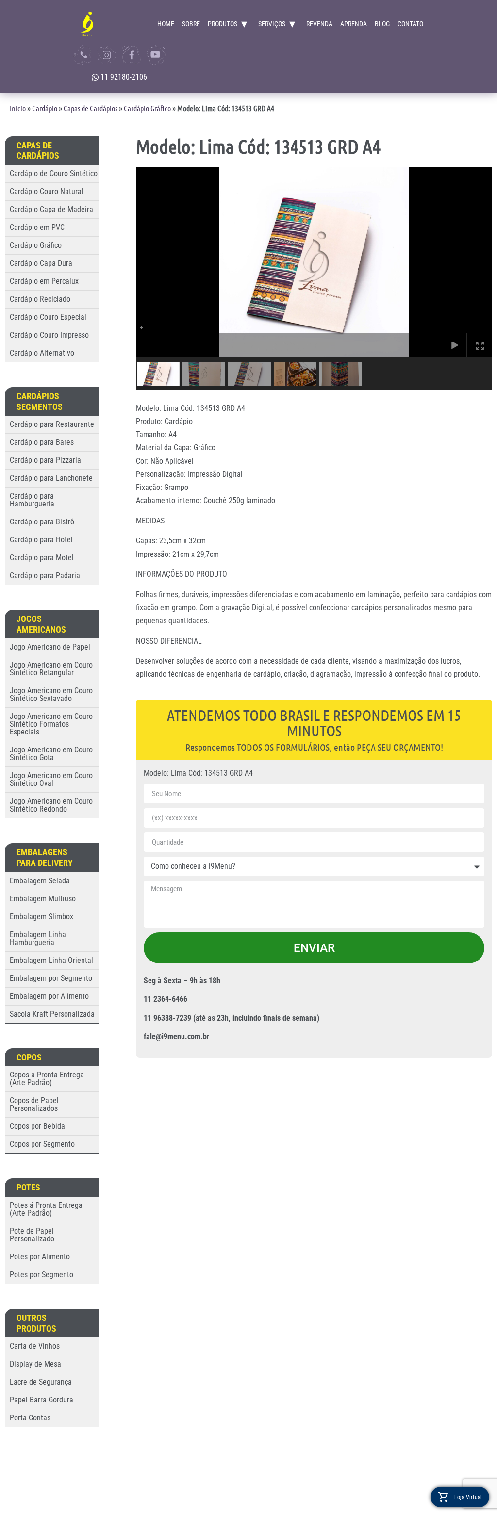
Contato (410, 24)
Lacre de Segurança (41, 1381)
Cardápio (44, 108)
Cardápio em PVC (37, 227)
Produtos (222, 24)
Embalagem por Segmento (51, 978)
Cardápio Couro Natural (46, 191)
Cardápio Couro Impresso (49, 335)
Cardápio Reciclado (40, 299)
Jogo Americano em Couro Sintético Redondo (51, 805)
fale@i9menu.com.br (176, 1036)
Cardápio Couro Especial (48, 317)
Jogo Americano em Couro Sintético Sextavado (51, 694)
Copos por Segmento (42, 1144)
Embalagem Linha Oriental (51, 960)
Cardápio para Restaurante (52, 424)
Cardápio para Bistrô (42, 521)
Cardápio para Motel (42, 557)
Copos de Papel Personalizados (34, 1104)
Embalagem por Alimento (49, 996)
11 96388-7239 (167, 1018)
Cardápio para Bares (42, 442)
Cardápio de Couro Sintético (54, 173)
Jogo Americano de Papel (50, 647)
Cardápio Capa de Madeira (51, 209)
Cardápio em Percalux (44, 281)
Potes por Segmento (41, 1274)
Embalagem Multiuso (43, 898)
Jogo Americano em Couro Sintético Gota (51, 753)
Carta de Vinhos (35, 1346)
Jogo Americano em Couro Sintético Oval (51, 779)
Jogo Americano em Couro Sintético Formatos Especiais (51, 724)
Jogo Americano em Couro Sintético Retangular (51, 668)
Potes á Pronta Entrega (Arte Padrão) (46, 1209)
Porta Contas (30, 1417)
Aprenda (353, 24)
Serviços (271, 24)
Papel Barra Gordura (41, 1399)
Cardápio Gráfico (147, 108)
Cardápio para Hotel (41, 539)
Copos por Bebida (37, 1126)
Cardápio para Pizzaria (45, 460)
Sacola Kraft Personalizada (52, 1014)
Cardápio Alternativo (42, 353)
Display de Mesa (35, 1363)
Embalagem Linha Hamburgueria (38, 938)
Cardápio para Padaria (45, 575)
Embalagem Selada (40, 880)
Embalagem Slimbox (41, 916)
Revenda (319, 24)
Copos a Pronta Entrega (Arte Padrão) (47, 1078)
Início (18, 108)
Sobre (191, 24)
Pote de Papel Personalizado (32, 1234)
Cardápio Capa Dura (41, 263)
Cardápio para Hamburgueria (32, 499)
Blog (382, 24)
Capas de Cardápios (90, 108)
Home (165, 24)
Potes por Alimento (40, 1256)
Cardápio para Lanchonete (51, 478)
